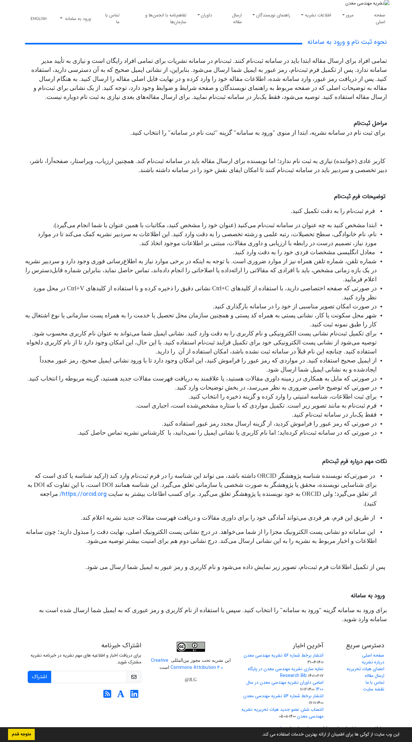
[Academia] (121, 695)
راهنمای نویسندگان (273, 15)
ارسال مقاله (237, 18)
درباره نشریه (373, 662)
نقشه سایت (373, 689)
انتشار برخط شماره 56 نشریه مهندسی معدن (283, 655)
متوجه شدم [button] (21, 734)
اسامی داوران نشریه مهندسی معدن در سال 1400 (284, 686)
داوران (206, 15)
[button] (259, 735)
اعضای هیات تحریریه (365, 668)
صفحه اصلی (379, 18)
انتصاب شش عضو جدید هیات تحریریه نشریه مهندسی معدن (282, 713)
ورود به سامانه (77, 18)
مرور (349, 15)
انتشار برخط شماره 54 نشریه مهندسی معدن (283, 695)
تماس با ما (112, 18)
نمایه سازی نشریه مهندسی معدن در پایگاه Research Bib (285, 672)
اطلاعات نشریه (318, 15)
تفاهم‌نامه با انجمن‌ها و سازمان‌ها (165, 18)
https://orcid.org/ (83, 494)
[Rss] (107, 695)
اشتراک (39, 677)
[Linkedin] (134, 695)
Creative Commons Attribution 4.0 (187, 664)
